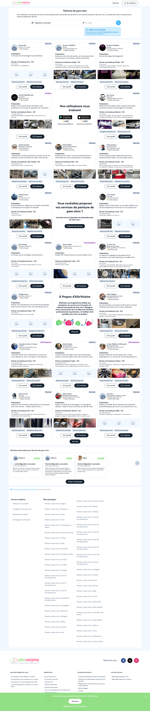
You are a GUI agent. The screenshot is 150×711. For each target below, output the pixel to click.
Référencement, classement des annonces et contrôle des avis (91, 684)
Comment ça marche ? (51, 679)
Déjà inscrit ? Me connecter (75, 706)
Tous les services (18, 489)
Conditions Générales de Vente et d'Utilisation (91, 677)
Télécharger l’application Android (121, 679)
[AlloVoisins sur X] (129, 660)
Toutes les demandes (50, 684)
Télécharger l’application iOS (120, 677)
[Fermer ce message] (145, 696)
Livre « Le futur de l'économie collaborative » (57, 690)
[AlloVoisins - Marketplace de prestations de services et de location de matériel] (21, 4)
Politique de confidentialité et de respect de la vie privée (91, 680)
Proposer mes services (51, 687)
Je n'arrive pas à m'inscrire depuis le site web (24, 682)
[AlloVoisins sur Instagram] (136, 660)
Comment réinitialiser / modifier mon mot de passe (24, 685)
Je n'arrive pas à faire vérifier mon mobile (23, 677)
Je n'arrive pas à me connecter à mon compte (24, 679)
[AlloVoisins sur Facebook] (123, 660)
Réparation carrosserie (31, 489)
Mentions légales (83, 688)
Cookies (80, 691)
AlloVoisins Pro (48, 682)
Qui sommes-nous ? (50, 677)
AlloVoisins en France (50, 692)
